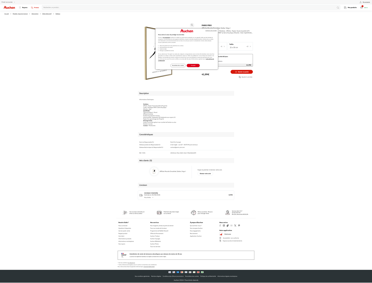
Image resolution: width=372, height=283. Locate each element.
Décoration (35, 14)
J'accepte (193, 65)
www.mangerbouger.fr (149, 266)
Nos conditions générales (142, 276)
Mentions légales (156, 276)
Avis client (121, 236)
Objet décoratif (47, 14)
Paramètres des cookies (178, 65)
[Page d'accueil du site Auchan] (10, 7)
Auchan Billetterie (155, 241)
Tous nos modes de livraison (158, 228)
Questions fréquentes (124, 228)
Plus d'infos (147, 197)
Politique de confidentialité (208, 276)
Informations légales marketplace (227, 276)
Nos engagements (195, 231)
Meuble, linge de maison (20, 14)
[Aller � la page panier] (364, 7)
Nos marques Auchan (196, 228)
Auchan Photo (154, 244)
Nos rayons (121, 244)
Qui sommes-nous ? (196, 225)
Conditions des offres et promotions (173, 276)
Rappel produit (122, 233)
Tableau (57, 14)
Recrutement (194, 233)
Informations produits (124, 239)
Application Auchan (196, 236)
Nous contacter (122, 225)
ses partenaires (166, 37)
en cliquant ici (131, 263)
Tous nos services (155, 246)
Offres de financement (156, 233)
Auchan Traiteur (155, 236)
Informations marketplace (126, 241)
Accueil (6, 14)
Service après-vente (124, 231)
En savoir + (205, 36)
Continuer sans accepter (211, 30)
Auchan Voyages (155, 239)
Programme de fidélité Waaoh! (159, 231)
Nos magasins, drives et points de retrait (161, 225)
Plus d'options (218, 61)
